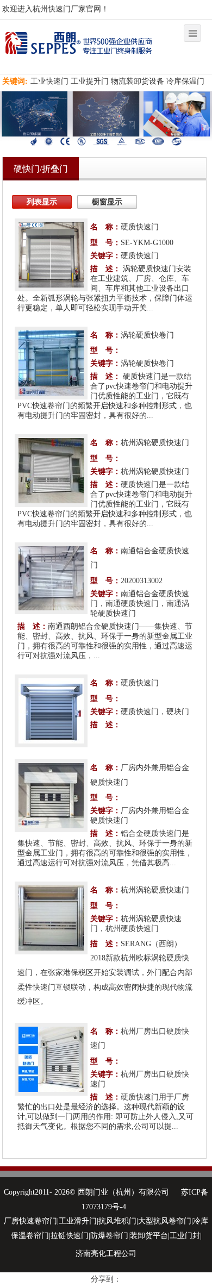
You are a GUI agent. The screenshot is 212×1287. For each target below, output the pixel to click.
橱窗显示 (107, 202)
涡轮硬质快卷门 (147, 335)
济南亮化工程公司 (106, 1253)
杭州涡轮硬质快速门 (155, 443)
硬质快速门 (140, 227)
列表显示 (42, 202)
